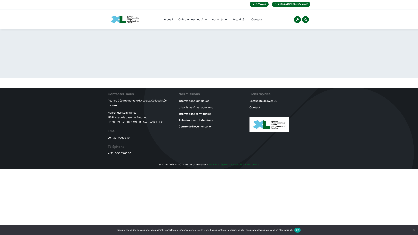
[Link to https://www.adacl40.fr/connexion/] (297, 19)
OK (297, 230)
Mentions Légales (218, 164)
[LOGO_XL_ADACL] (125, 14)
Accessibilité (237, 164)
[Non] (414, 230)
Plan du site (253, 164)
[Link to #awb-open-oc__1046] (305, 19)
